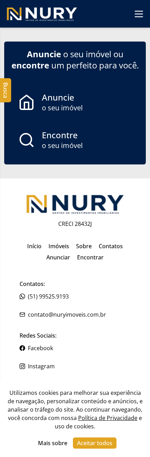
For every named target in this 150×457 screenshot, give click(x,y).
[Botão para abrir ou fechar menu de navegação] (138, 14)
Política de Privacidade (107, 418)
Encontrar (90, 257)
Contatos (111, 246)
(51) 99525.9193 (48, 296)
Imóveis (58, 246)
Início (34, 246)
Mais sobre (52, 443)
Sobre (84, 246)
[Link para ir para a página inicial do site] (42, 14)
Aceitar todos (94, 443)
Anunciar (58, 257)
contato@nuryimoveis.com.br (67, 314)
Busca (5, 90)
